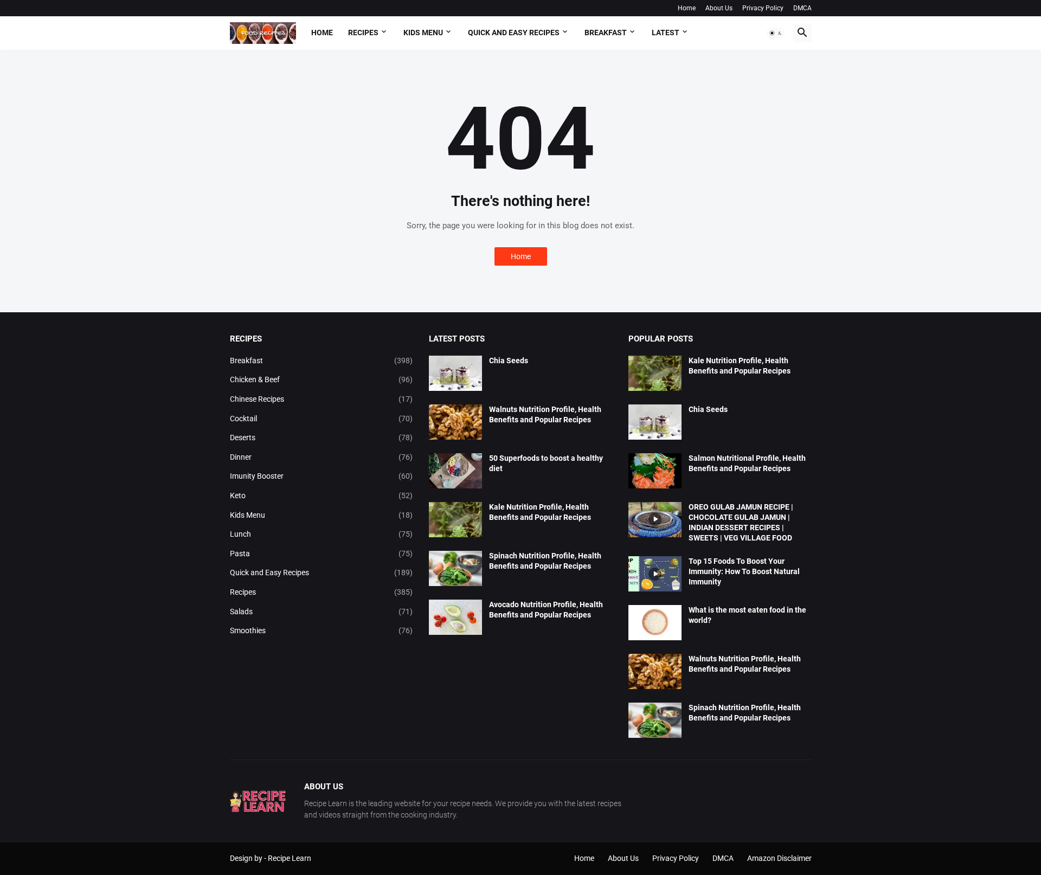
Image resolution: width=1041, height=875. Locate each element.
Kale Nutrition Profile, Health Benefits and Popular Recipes (540, 512)
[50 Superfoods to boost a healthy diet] (455, 470)
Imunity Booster (321, 476)
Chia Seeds (508, 360)
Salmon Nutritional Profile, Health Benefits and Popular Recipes (747, 463)
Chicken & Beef (321, 379)
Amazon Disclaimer (779, 858)
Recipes (363, 32)
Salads (321, 611)
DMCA (802, 8)
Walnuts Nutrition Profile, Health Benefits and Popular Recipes (545, 414)
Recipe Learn (289, 858)
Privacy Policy (762, 8)
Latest (665, 32)
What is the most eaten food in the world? (747, 615)
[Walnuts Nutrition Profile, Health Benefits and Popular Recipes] (455, 422)
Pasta (321, 553)
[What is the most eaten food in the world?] (655, 622)
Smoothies (321, 630)
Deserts (321, 437)
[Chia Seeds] (455, 373)
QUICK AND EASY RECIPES (514, 32)
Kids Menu (321, 515)
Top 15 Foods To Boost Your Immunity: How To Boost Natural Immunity (744, 571)
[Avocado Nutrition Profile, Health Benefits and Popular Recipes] (455, 617)
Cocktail (321, 418)
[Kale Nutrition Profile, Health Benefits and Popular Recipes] (455, 519)
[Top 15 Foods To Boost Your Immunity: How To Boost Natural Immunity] (655, 573)
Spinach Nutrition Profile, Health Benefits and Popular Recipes (545, 560)
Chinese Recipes (321, 399)
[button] (776, 33)
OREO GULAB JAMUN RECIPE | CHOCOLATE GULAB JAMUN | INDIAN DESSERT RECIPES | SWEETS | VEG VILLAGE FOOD (741, 522)
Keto (321, 495)
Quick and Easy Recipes (321, 572)
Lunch (321, 534)
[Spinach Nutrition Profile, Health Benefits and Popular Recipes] (455, 568)
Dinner (321, 457)
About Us (718, 8)
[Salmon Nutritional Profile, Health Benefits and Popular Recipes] (655, 470)
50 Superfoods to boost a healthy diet (546, 463)
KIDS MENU (423, 32)
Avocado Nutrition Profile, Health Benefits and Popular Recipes (546, 609)
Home (687, 8)
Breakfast (321, 360)
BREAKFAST (605, 32)
